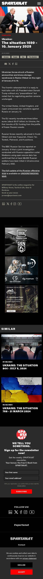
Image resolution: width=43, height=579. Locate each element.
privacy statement (29, 558)
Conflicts (6, 35)
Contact (21, 544)
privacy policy (21, 486)
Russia (15, 57)
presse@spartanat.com (12, 195)
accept (21, 572)
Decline (21, 565)
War (23, 57)
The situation (33, 57)
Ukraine (6, 57)
